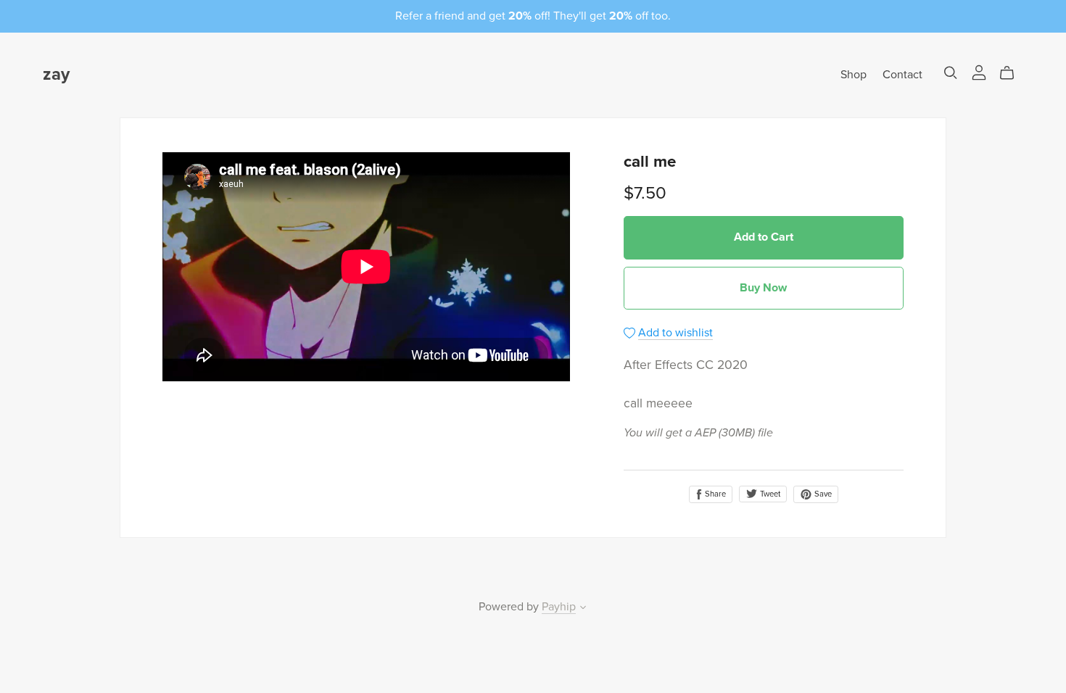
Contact (902, 74)
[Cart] (1012, 73)
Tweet (769, 494)
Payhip (559, 606)
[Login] (979, 72)
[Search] (950, 73)
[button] (583, 609)
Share (714, 494)
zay (56, 74)
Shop (853, 74)
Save (822, 494)
